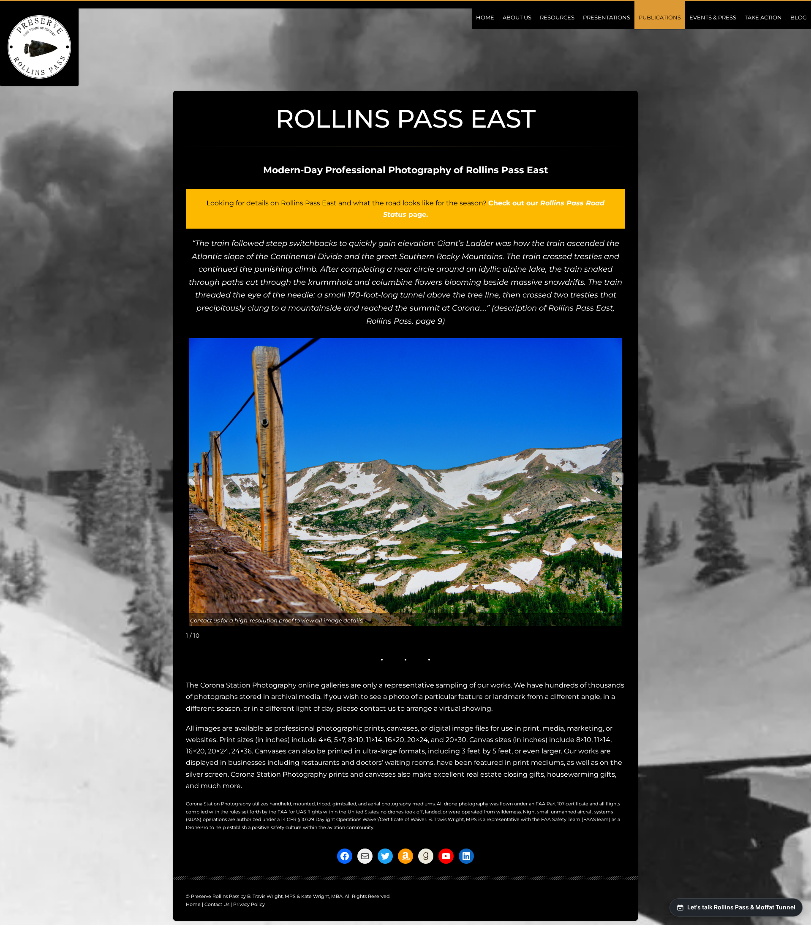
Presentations (606, 17)
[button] (617, 478)
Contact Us (216, 904)
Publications (660, 17)
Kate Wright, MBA (322, 896)
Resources (557, 17)
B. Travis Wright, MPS (452, 819)
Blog (798, 17)
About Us (517, 17)
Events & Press (712, 17)
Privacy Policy (249, 904)
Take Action (763, 17)
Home (485, 17)
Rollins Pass (389, 321)
